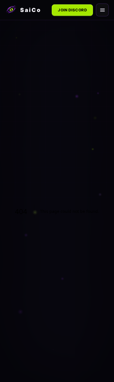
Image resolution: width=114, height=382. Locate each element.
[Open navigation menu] (102, 10)
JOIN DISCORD (72, 10)
